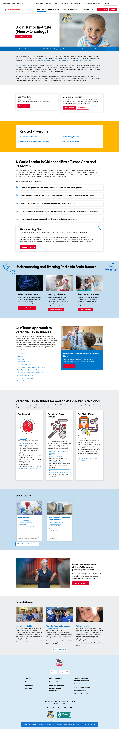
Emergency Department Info (28, 526)
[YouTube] (71, 707)
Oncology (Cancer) (65, 60)
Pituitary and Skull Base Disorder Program (30, 467)
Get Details (88, 724)
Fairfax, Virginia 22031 (56, 525)
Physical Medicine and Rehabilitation (30, 373)
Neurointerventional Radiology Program (31, 367)
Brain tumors (20, 65)
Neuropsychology (23, 364)
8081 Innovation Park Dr (56, 522)
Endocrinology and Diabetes (27, 375)
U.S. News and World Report (46, 60)
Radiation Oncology (24, 362)
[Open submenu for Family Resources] (103, 49)
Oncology (20, 356)
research (23, 439)
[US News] (50, 715)
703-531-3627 (54, 528)
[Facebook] (47, 707)
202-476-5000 (60, 704)
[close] (94, 724)
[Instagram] (53, 707)
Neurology (79, 60)
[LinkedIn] (65, 707)
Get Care (19, 23)
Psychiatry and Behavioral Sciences (29, 370)
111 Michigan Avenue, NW (27, 520)
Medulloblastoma (24, 443)
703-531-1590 (54, 530)
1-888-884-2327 (24, 524)
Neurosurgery (89, 60)
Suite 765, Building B (55, 524)
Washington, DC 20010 (26, 522)
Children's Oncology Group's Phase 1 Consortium (58, 455)
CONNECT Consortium (56, 462)
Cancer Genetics (23, 381)
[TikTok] (59, 707)
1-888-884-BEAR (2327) (17, 3)
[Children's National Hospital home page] (12, 10)
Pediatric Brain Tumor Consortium (60, 472)
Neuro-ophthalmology (25, 378)
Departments (28, 23)
